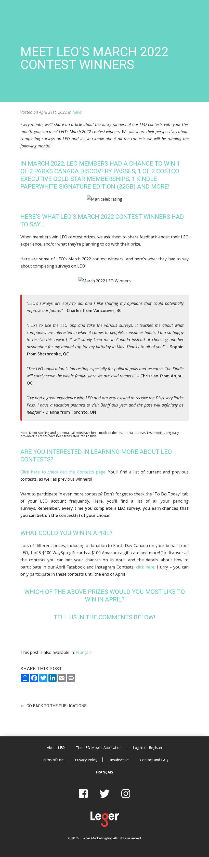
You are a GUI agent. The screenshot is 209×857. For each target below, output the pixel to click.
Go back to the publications (57, 705)
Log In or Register (147, 747)
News (77, 112)
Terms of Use (52, 759)
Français (104, 772)
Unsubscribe (119, 759)
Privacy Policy (86, 759)
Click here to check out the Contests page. (63, 472)
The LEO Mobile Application (99, 747)
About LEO (56, 747)
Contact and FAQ (154, 759)
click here (145, 567)
